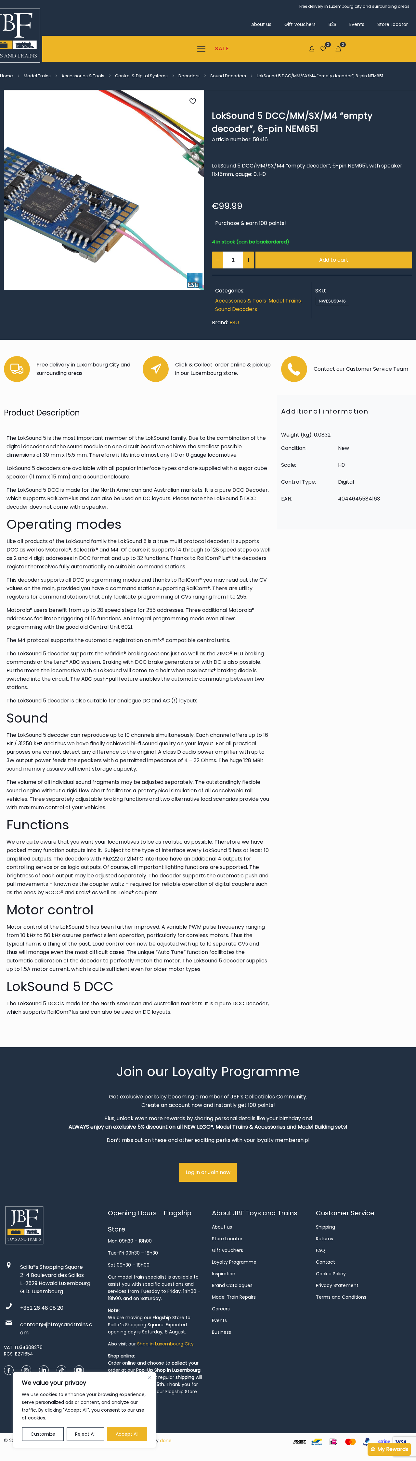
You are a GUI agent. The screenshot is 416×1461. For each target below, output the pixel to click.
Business (221, 1332)
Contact (325, 1262)
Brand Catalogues (232, 1285)
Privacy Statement (337, 1285)
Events (219, 1320)
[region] (84, 1410)
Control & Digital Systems (141, 76)
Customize (43, 1434)
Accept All (127, 1434)
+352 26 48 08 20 (41, 1308)
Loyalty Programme (234, 1262)
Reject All (85, 1434)
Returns (324, 1238)
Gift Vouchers (227, 1250)
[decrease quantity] (217, 260)
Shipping (325, 1227)
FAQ (320, 1250)
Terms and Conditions (341, 1297)
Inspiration (223, 1273)
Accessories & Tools (82, 76)
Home (6, 76)
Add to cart (333, 260)
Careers (221, 1309)
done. (166, 1440)
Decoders (189, 76)
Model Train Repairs (234, 1297)
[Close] (149, 1377)
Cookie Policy (331, 1273)
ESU (234, 322)
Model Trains (37, 76)
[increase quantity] (248, 260)
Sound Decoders (228, 76)
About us (222, 1227)
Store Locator (227, 1238)
